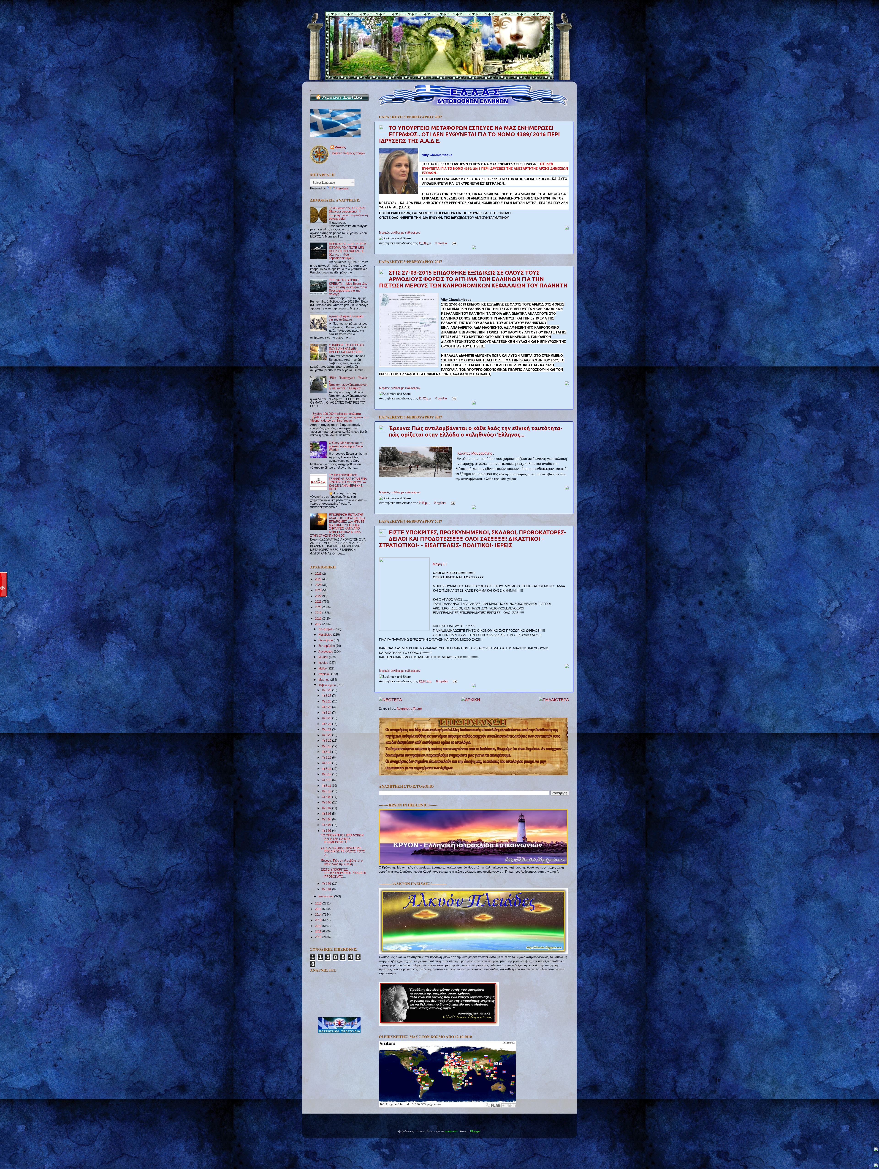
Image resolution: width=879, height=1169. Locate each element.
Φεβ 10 (327, 791)
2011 (318, 931)
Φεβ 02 (327, 883)
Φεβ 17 (327, 752)
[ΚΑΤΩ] (876, 1166)
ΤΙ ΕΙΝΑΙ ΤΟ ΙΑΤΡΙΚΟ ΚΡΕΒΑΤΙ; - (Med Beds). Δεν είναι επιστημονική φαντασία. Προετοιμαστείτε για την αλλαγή (348, 287)
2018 (318, 618)
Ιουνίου (323, 662)
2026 (318, 573)
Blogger (475, 1131)
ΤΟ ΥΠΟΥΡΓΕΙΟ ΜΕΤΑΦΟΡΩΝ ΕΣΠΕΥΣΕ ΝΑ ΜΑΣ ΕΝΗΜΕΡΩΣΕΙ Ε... (342, 839)
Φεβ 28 (327, 690)
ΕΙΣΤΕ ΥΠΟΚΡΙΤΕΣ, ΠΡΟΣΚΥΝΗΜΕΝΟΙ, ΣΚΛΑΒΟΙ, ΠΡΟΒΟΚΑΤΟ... (344, 873)
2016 (318, 903)
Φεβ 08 (327, 802)
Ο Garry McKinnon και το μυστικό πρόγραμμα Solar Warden (346, 446)
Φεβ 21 (327, 729)
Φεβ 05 (327, 819)
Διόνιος (340, 147)
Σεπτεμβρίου (327, 645)
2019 (318, 613)
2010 (318, 937)
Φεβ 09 (327, 797)
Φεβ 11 (327, 785)
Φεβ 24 (327, 712)
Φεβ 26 (327, 701)
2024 (318, 585)
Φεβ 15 (327, 763)
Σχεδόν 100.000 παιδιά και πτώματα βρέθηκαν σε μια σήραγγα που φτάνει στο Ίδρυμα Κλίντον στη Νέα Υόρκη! (339, 417)
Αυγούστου (326, 651)
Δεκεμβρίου (326, 629)
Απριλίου (324, 674)
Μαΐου (323, 668)
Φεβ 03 (327, 830)
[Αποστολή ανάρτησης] (453, 243)
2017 (318, 624)
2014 (318, 914)
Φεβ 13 (327, 774)
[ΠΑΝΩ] (876, 1149)
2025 (318, 579)
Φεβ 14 (327, 768)
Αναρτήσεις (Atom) (409, 708)
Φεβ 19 (327, 740)
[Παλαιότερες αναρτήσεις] (554, 699)
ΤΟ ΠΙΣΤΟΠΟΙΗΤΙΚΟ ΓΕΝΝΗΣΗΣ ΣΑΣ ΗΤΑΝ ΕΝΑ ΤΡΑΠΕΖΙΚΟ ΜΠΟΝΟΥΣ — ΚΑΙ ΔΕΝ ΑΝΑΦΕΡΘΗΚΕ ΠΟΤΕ (348, 482)
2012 (318, 926)
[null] (399, 171)
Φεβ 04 (327, 825)
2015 (318, 909)
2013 (318, 920)
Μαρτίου (324, 679)
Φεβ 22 (327, 724)
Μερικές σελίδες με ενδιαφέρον (399, 232)
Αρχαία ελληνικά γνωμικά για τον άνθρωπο (346, 318)
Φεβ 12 (327, 780)
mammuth (451, 1131)
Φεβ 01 (327, 889)
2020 (318, 607)
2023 (318, 590)
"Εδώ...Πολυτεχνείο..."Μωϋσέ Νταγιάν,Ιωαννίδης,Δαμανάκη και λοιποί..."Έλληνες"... (348, 383)
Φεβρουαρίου (327, 685)
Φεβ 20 (327, 735)
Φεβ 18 (327, 746)
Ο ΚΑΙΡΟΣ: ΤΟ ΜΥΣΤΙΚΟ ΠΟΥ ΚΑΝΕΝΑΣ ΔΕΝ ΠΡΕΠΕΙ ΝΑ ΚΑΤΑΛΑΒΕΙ (346, 349)
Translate (342, 188)
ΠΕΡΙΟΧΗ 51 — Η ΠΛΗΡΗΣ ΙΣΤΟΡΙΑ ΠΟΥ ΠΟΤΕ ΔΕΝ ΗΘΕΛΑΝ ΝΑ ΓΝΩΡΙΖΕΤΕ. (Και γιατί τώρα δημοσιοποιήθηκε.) (347, 251)
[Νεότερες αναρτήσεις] (390, 699)
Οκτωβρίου (326, 640)
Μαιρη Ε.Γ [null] (440, 564)
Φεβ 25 (327, 707)
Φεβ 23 (327, 718)
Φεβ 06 (327, 813)
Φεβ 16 (327, 757)
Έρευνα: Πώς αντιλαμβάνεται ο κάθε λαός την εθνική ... (342, 862)
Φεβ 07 (327, 808)
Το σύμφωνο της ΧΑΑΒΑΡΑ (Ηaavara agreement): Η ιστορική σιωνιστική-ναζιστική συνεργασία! (348, 213)
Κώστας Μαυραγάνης (475, 453)
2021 (318, 601)
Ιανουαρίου (326, 896)
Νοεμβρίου (325, 634)
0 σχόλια (441, 243)
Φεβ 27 (327, 695)
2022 (318, 596)
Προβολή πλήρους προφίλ (348, 153)
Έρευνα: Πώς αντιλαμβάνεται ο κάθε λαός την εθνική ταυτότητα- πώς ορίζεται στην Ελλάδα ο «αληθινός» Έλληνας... (475, 431)
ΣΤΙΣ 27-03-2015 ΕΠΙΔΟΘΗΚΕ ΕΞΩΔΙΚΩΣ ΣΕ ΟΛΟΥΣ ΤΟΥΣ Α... (343, 852)
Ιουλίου (323, 657)
